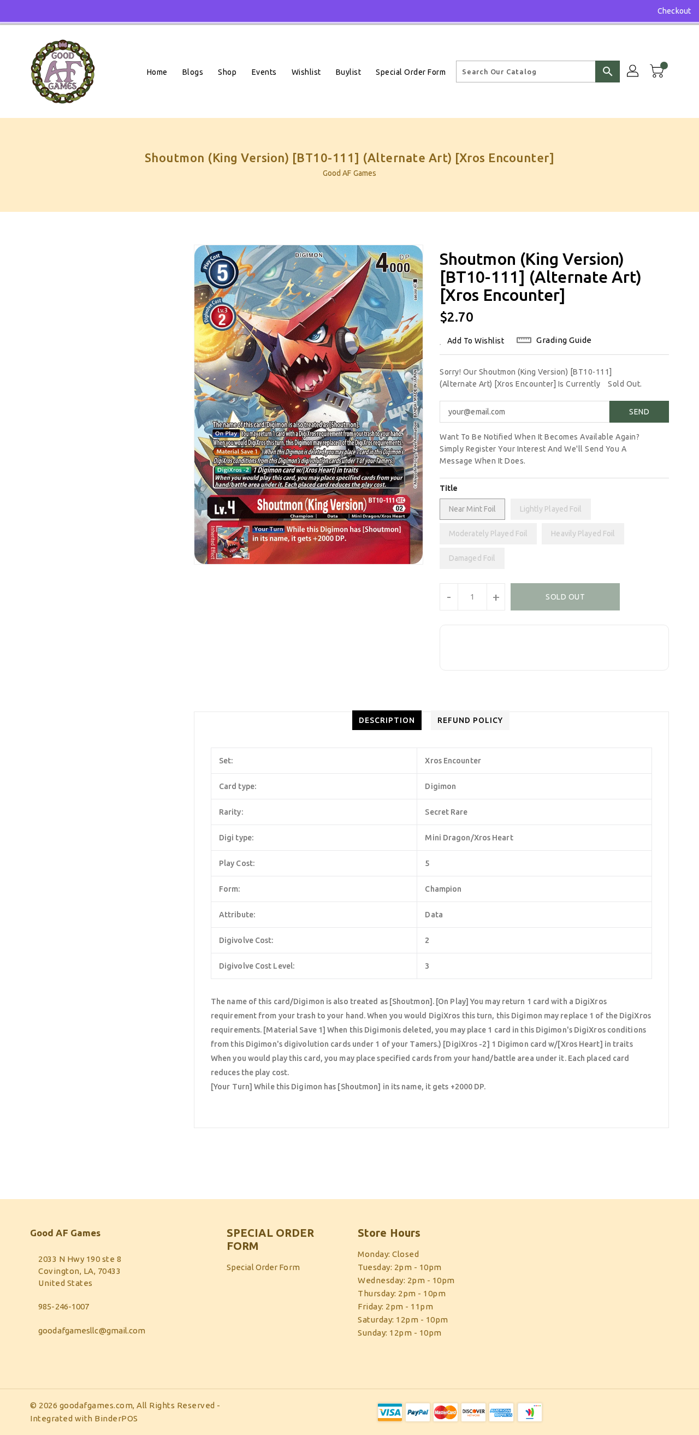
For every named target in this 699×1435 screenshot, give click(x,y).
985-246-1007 (63, 1306)
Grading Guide (564, 340)
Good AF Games (349, 173)
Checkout (674, 11)
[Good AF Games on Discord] (37, 11)
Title (449, 488)
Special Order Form (263, 1267)
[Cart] (658, 71)
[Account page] (633, 71)
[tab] (387, 720)
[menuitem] (157, 72)
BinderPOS (116, 1418)
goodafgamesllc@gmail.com (91, 1330)
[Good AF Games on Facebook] (17, 11)
